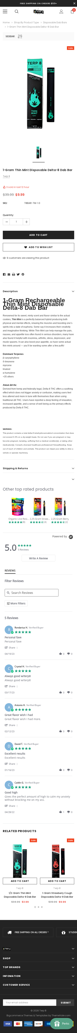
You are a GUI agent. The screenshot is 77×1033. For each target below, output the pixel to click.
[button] (12, 647)
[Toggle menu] (5, 11)
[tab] (38, 558)
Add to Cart (20, 881)
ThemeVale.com (61, 1015)
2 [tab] (38, 907)
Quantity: (8, 215)
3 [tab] (42, 907)
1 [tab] (35, 907)
